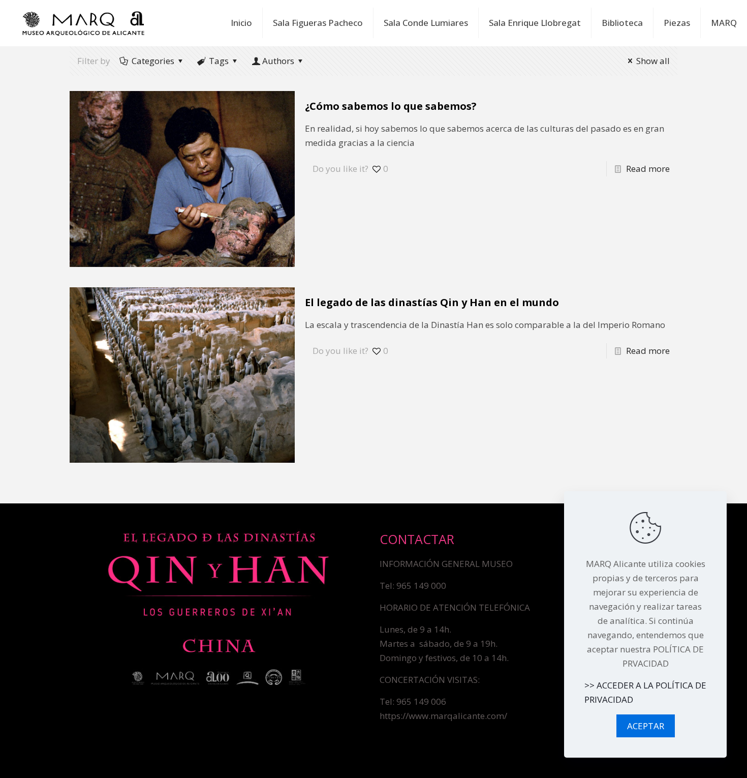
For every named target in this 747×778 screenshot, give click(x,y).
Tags (219, 61)
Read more (648, 168)
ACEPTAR (645, 726)
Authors (278, 61)
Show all (653, 61)
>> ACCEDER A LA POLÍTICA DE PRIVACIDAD (645, 692)
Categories (153, 61)
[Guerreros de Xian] (83, 23)
